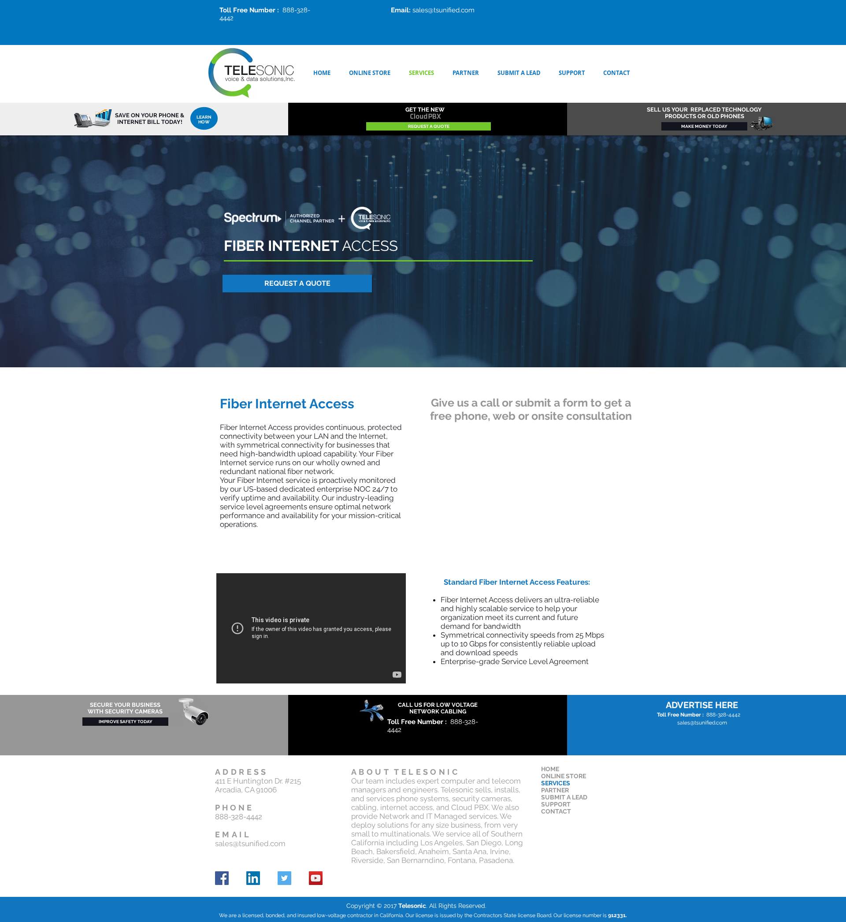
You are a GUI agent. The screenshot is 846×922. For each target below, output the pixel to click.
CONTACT (556, 811)
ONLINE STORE (563, 776)
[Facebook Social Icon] (222, 878)
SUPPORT (556, 804)
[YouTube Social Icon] (316, 878)
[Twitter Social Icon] (284, 878)
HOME (550, 769)
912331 (617, 915)
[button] (297, 283)
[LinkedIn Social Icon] (253, 878)
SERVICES (555, 783)
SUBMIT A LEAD (564, 797)
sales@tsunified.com (443, 10)
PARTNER (555, 790)
